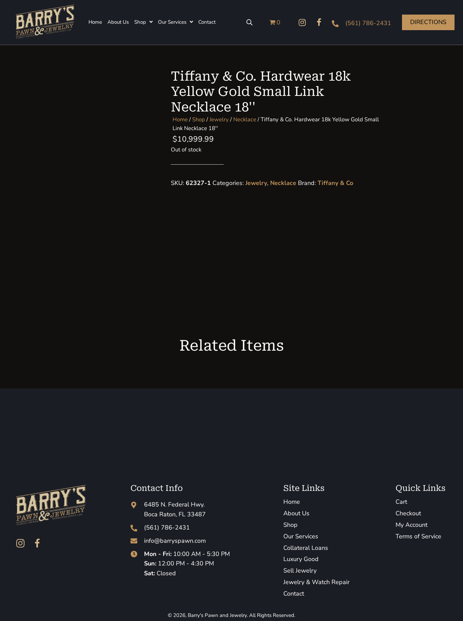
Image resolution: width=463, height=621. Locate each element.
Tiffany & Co (335, 183)
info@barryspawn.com (175, 541)
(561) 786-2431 (368, 23)
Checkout (408, 513)
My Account (411, 525)
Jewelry (219, 119)
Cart (401, 502)
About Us (296, 513)
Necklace (244, 119)
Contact (293, 593)
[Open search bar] (249, 22)
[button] (302, 22)
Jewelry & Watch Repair (316, 582)
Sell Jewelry (300, 570)
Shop (198, 119)
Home (180, 119)
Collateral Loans (305, 548)
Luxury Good (301, 559)
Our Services (300, 536)
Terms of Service (418, 536)
